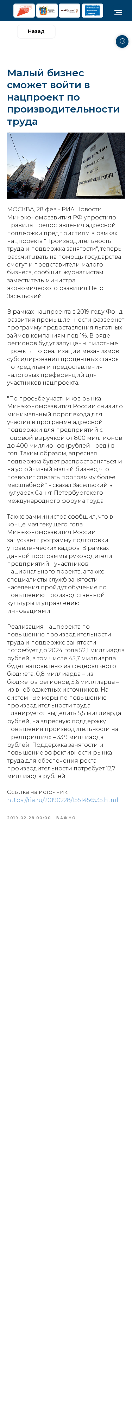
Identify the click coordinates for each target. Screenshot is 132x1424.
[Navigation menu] (118, 12)
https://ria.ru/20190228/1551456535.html (62, 800)
